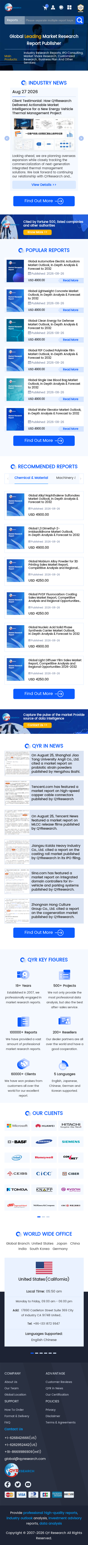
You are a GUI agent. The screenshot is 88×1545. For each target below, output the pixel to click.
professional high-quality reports (50, 1513)
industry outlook (20, 1518)
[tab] (33, 478)
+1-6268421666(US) (21, 1438)
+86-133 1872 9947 (47, 1323)
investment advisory (65, 1518)
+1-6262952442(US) (21, 1445)
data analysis (50, 1523)
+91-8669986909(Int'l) (23, 1452)
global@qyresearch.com (25, 1459)
